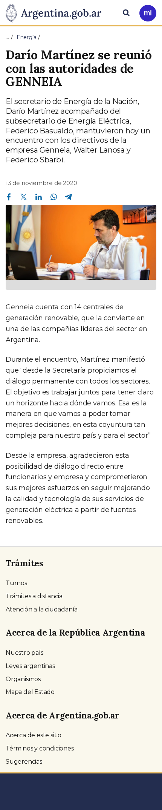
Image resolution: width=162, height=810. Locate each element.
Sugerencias (24, 761)
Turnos (16, 583)
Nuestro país (24, 652)
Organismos (23, 679)
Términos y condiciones (40, 748)
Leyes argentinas (30, 665)
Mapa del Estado (30, 691)
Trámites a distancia (34, 596)
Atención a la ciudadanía (42, 609)
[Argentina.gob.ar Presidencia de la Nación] (56, 12)
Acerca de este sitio (33, 735)
